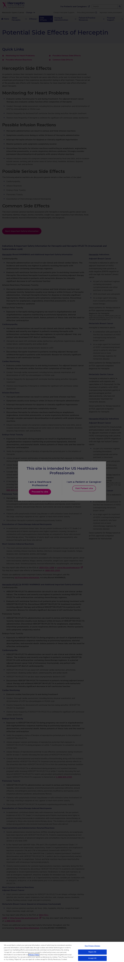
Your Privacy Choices (92, 946)
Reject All (92, 952)
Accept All (92, 958)
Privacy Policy (34, 955)
